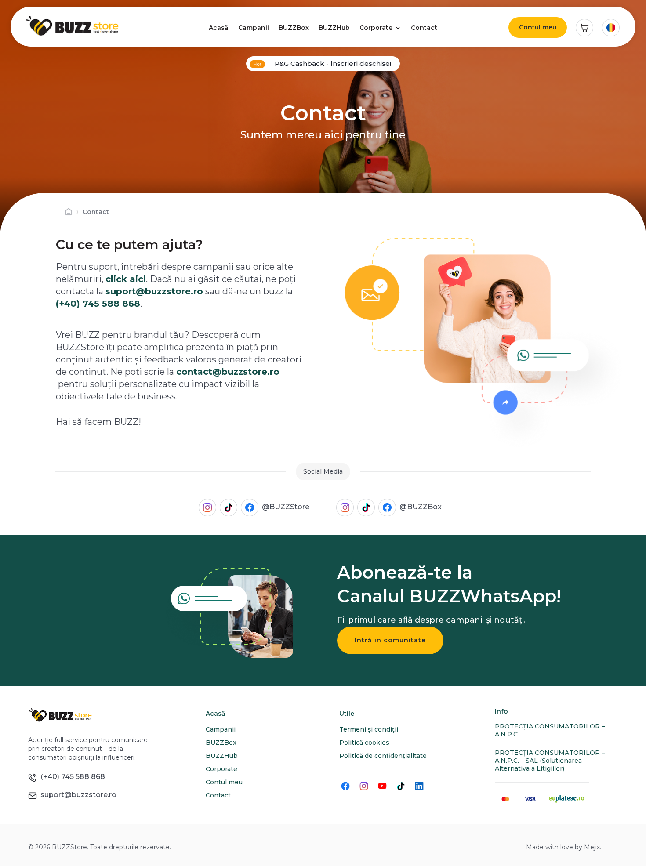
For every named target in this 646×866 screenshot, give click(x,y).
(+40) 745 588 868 (98, 303)
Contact (424, 28)
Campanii (253, 28)
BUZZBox (294, 28)
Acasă (219, 28)
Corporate (375, 28)
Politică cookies (364, 742)
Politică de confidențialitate (383, 756)
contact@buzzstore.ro (227, 371)
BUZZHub (334, 28)
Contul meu (537, 27)
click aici (125, 279)
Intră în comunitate (390, 640)
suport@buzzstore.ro (76, 794)
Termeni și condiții (368, 729)
